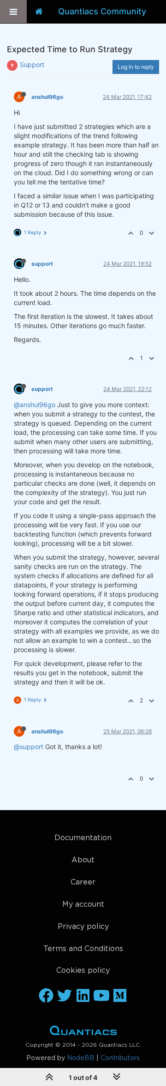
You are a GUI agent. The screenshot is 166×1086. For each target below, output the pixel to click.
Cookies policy (83, 970)
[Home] (39, 11)
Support (32, 64)
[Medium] (120, 996)
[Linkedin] (83, 996)
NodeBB (81, 1058)
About (83, 860)
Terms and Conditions (83, 949)
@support (28, 746)
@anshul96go (34, 405)
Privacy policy (83, 926)
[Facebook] (46, 996)
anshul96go (47, 96)
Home (83, 1032)
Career (83, 882)
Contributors (120, 1058)
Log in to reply (136, 66)
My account (83, 904)
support (42, 263)
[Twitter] (64, 996)
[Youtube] (101, 996)
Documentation (83, 838)
